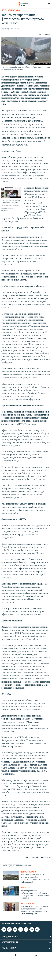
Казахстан (25, 888)
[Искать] (36, 955)
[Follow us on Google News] (31, 929)
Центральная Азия (10, 10)
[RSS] (37, 929)
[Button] (45, 34)
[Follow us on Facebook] (15, 929)
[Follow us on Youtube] (3, 929)
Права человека (27, 904)
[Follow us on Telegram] (20, 929)
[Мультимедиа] (16, 955)
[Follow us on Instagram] (9, 929)
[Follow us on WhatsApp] (26, 929)
